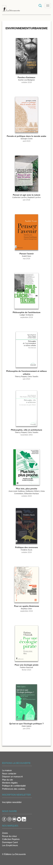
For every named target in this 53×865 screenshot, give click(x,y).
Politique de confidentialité (14, 785)
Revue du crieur (9, 836)
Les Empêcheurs (10, 845)
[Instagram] (9, 819)
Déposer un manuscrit (12, 776)
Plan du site (7, 779)
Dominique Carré (10, 842)
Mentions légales (10, 782)
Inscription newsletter (12, 802)
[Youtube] (14, 819)
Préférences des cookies (13, 789)
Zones (5, 833)
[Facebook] (4, 819)
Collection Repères (11, 839)
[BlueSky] (19, 819)
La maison (7, 770)
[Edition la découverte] (11, 7)
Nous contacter (9, 773)
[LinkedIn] (24, 819)
